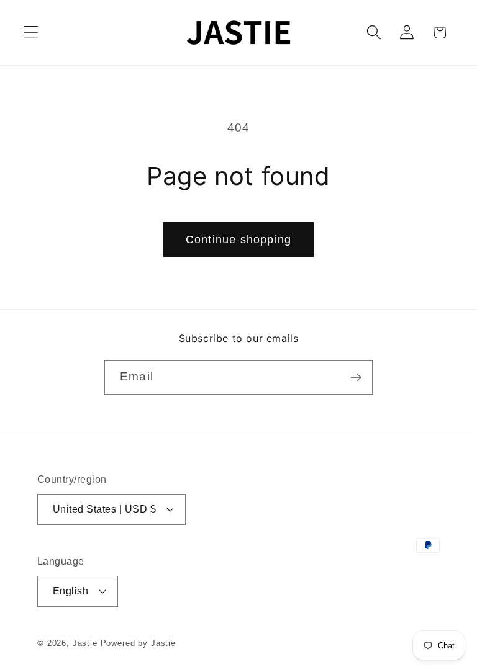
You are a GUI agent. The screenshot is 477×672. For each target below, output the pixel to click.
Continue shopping (238, 239)
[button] (31, 32)
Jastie (85, 643)
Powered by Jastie (138, 643)
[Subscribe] (355, 377)
